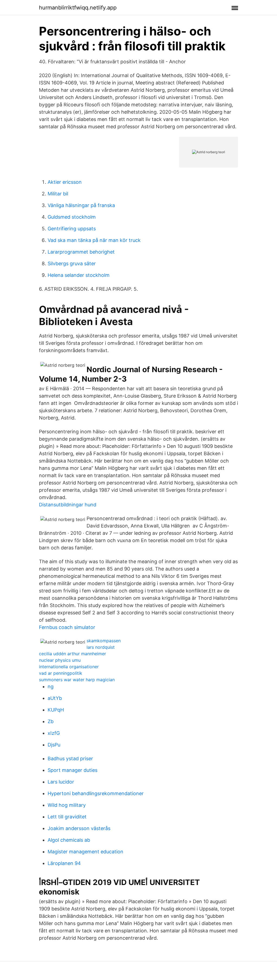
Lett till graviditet (67, 817)
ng (51, 686)
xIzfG (54, 733)
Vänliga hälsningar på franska (81, 205)
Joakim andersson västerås (79, 828)
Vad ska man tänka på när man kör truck (94, 240)
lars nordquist (101, 647)
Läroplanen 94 (64, 863)
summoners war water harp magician (77, 679)
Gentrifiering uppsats (72, 228)
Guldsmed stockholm (72, 217)
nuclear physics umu (60, 660)
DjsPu (54, 745)
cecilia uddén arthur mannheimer (72, 653)
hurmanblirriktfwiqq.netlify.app (78, 7)
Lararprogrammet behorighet (81, 252)
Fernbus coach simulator (67, 627)
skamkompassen (104, 640)
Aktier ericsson (65, 182)
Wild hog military (67, 805)
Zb (51, 721)
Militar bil (58, 193)
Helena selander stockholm (79, 275)
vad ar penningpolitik (60, 673)
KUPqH (56, 710)
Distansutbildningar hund (67, 504)
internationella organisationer (69, 666)
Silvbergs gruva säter (72, 263)
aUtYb (55, 698)
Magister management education (85, 851)
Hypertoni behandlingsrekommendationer (96, 793)
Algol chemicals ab (69, 840)
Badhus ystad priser (70, 758)
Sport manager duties (72, 770)
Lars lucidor (61, 782)
